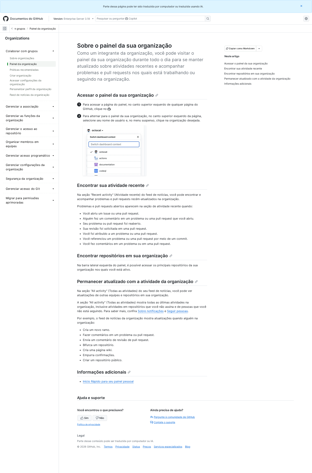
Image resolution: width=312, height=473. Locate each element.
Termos (108, 446)
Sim (86, 417)
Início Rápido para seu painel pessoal (108, 381)
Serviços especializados (168, 446)
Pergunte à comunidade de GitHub (174, 417)
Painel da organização (43, 28)
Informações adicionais (101, 372)
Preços (147, 446)
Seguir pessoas (177, 311)
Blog (187, 446)
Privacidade (122, 446)
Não (101, 417)
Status (136, 446)
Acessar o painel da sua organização (115, 95)
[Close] (302, 6)
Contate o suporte (164, 422)
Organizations (17, 38)
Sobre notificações (151, 311)
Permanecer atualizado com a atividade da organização (135, 281)
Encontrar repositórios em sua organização (122, 255)
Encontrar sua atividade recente (110, 185)
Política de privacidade (88, 424)
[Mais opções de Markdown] (259, 48)
